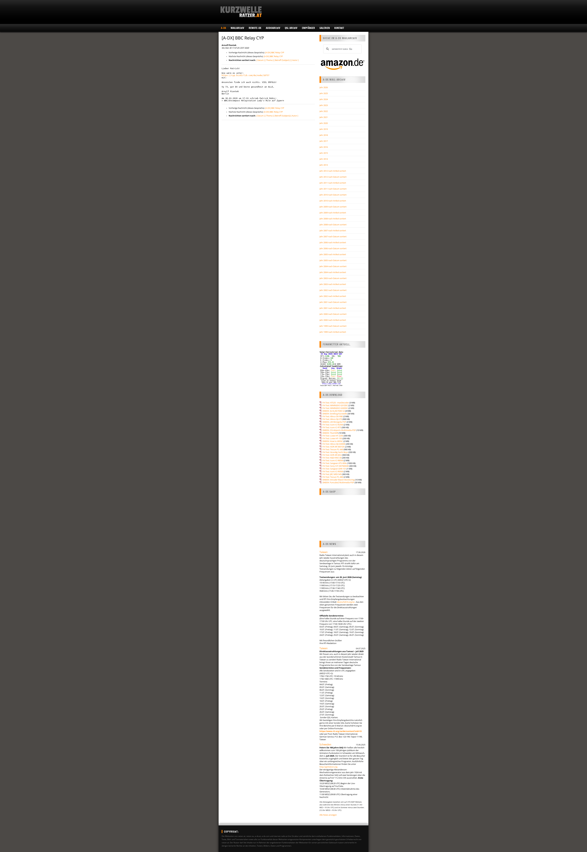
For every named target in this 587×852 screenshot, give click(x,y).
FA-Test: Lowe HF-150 (332, 438)
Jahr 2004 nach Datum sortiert (333, 266)
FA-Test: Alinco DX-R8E (333, 416)
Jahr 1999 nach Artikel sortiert (332, 332)
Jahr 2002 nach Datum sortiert (333, 290)
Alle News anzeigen (328, 814)
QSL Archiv (291, 28)
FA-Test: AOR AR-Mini (332, 455)
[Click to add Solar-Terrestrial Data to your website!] (331, 385)
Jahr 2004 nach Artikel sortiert (332, 272)
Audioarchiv (273, 28)
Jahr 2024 (323, 99)
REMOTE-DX (255, 28)
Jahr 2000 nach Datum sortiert (333, 314)
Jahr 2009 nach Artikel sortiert (332, 212)
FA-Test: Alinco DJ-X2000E (334, 444)
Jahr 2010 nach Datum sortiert (333, 194)
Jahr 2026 (323, 87)
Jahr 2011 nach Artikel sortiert (332, 182)
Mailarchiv (237, 28)
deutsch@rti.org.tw (345, 602)
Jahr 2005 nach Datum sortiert (333, 260)
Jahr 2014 (323, 159)
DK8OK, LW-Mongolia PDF (334, 421)
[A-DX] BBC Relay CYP (274, 52)
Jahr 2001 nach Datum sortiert (333, 302)
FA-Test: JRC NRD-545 (332, 474)
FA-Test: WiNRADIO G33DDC (335, 408)
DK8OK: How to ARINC (333, 441)
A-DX (223, 28)
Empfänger (308, 28)
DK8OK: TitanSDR (330, 433)
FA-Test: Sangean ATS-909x (335, 463)
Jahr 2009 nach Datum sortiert (333, 206)
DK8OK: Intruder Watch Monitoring (338, 479)
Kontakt (339, 28)
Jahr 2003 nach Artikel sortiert (332, 284)
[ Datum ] (260, 60)
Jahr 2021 (323, 117)
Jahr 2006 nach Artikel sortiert (332, 242)
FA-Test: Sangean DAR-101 (334, 468)
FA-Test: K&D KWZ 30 (332, 457)
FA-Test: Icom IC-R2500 (333, 424)
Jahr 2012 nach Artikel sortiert (332, 170)
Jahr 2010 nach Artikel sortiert (332, 200)
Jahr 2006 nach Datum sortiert (333, 248)
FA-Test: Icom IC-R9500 (333, 471)
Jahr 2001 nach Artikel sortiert (332, 308)
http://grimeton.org (328, 766)
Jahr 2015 (323, 153)
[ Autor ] (295, 60)
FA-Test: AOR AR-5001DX (334, 446)
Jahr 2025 (323, 93)
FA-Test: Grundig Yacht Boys (335, 452)
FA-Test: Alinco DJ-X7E (332, 419)
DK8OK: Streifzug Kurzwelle (335, 413)
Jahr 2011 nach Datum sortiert (333, 188)
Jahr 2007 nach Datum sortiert (333, 236)
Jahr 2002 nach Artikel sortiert (332, 296)
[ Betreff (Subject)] (282, 115)
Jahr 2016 (323, 147)
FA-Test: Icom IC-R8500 (333, 460)
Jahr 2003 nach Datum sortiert (333, 278)
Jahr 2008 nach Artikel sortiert (332, 218)
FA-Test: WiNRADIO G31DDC (335, 405)
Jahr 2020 (323, 123)
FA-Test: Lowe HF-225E (333, 435)
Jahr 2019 (323, 129)
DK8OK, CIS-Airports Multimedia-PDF (339, 430)
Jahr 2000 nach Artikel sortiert (332, 320)
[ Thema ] (269, 60)
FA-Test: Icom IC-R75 (332, 427)
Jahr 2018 (323, 135)
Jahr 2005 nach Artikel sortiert (332, 254)
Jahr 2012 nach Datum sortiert (333, 176)
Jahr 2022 (323, 111)
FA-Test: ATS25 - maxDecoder (336, 402)
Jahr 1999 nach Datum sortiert (333, 326)
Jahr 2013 (323, 165)
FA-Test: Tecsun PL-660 (333, 449)
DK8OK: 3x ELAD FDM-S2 (334, 410)
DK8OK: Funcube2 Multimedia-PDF (338, 482)
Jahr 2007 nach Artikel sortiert (332, 230)
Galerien (324, 28)
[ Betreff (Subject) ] (282, 60)
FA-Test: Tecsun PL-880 (333, 477)
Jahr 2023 (323, 105)
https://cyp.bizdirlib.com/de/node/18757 (245, 75)
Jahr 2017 (323, 141)
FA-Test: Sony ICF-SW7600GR (336, 466)
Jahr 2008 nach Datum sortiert (333, 224)
